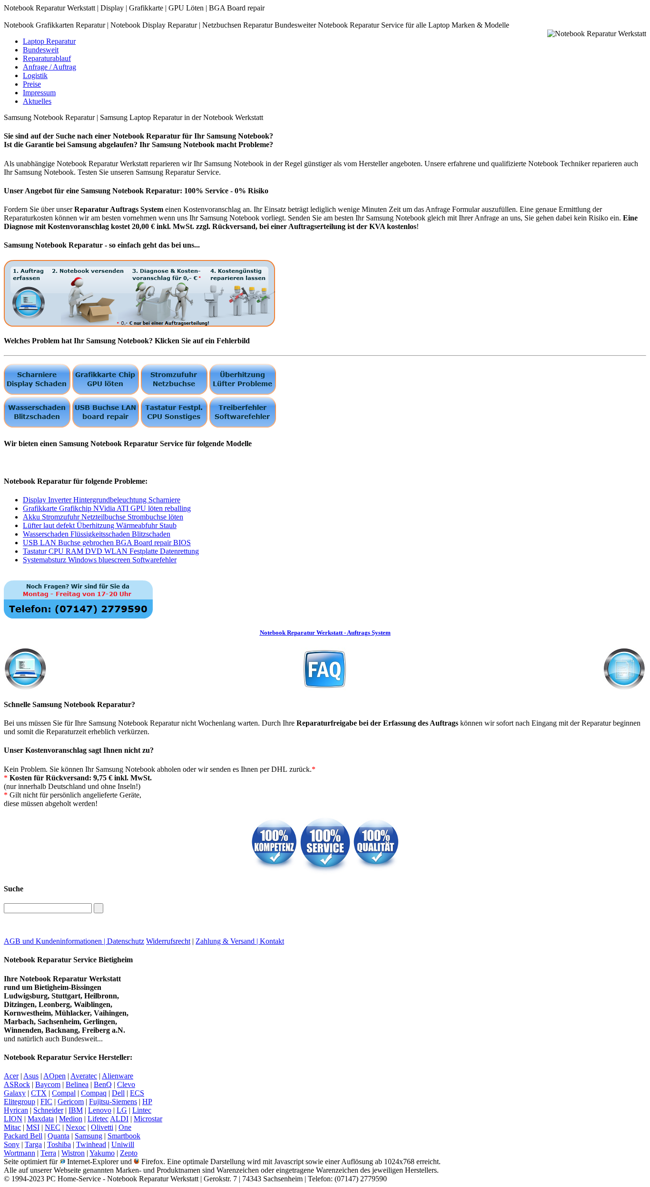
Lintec (141, 1110)
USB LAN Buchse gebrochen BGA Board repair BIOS (107, 543)
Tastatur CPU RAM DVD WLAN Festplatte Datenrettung (111, 551)
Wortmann (19, 1153)
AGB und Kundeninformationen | (55, 941)
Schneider (48, 1110)
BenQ (103, 1084)
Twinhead (91, 1144)
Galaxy (15, 1093)
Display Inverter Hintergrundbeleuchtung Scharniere (101, 500)
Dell (118, 1093)
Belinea (77, 1084)
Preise (32, 84)
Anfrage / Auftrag (49, 67)
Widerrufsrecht (168, 941)
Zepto (129, 1153)
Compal (64, 1093)
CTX (39, 1093)
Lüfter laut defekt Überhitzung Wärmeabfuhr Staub (100, 525)
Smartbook (124, 1136)
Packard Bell (23, 1136)
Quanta (58, 1136)
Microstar (148, 1119)
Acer (11, 1076)
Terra (48, 1153)
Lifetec (98, 1119)
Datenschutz (125, 941)
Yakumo (102, 1153)
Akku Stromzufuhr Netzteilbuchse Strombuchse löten (103, 517)
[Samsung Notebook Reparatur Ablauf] (139, 324)
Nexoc (76, 1127)
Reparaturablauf (47, 58)
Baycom (47, 1084)
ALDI (119, 1119)
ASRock (17, 1084)
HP (147, 1101)
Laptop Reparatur (49, 41)
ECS (137, 1093)
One (124, 1127)
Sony (12, 1144)
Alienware (117, 1076)
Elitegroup (19, 1101)
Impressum (39, 93)
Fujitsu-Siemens (113, 1101)
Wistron (73, 1153)
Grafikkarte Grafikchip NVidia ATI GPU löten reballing (107, 508)
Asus (31, 1076)
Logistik (35, 75)
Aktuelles (37, 101)
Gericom (71, 1101)
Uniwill (122, 1144)
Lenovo (99, 1110)
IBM (76, 1110)
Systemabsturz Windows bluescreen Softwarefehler (100, 560)
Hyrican (16, 1110)
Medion (70, 1119)
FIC (46, 1101)
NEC (52, 1127)
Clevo (126, 1084)
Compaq (94, 1093)
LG (122, 1110)
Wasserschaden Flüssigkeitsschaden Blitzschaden (96, 534)
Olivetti (102, 1127)
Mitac (12, 1127)
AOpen (54, 1076)
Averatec (83, 1076)
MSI (32, 1127)
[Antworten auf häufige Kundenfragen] (324, 666)
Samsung (88, 1136)
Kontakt (272, 941)
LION (13, 1119)
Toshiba (59, 1144)
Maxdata (41, 1119)
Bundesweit (41, 50)
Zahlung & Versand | (228, 941)
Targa (33, 1144)
